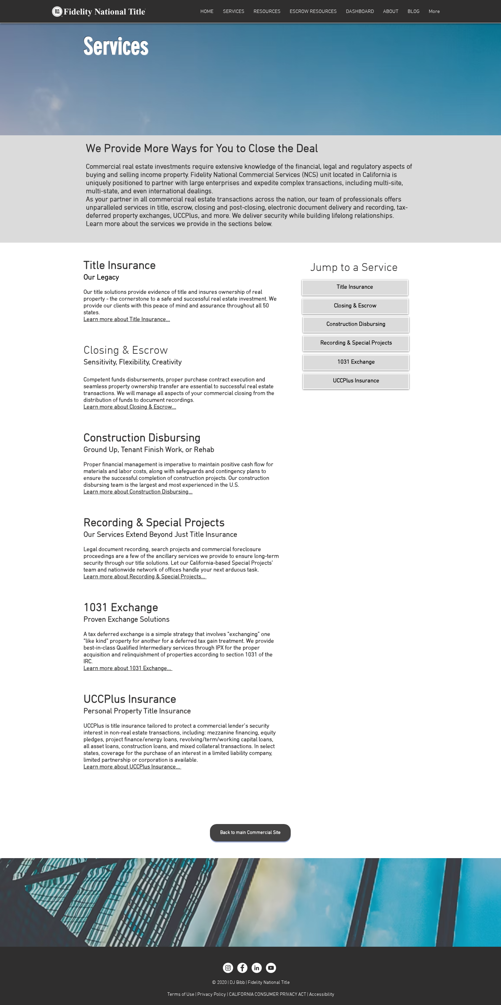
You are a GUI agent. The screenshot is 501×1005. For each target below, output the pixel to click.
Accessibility (321, 995)
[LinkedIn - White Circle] (257, 968)
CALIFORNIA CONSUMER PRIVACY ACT (268, 995)
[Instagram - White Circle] (228, 968)
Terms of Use (180, 995)
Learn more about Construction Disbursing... (138, 492)
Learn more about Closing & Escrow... (130, 407)
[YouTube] (271, 968)
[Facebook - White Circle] (242, 968)
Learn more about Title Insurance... (127, 319)
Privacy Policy (211, 995)
